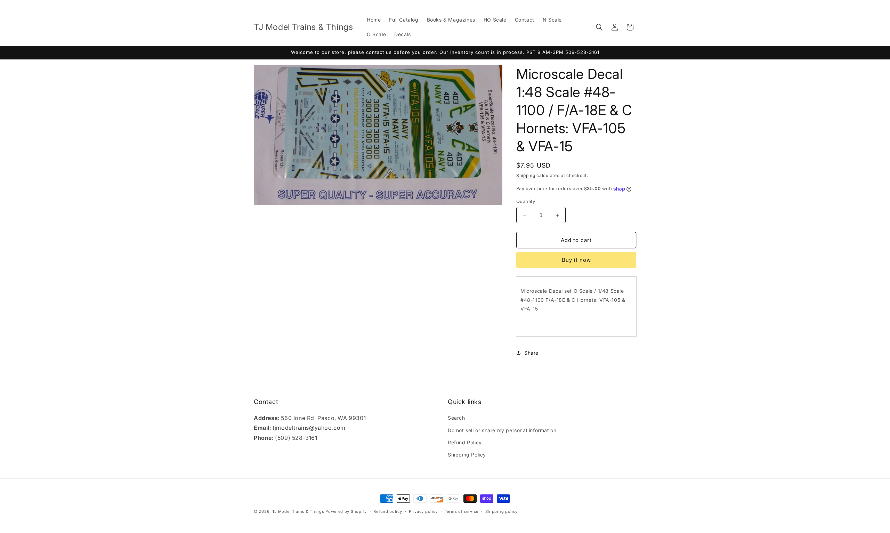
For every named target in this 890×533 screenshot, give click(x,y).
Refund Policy (465, 442)
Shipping (525, 175)
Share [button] (531, 353)
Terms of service (461, 511)
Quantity (525, 201)
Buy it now (576, 260)
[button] (599, 27)
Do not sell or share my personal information (502, 430)
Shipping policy (501, 511)
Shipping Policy (467, 455)
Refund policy (387, 511)
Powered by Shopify (346, 511)
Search (456, 418)
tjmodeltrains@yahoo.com (309, 428)
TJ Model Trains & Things (298, 511)
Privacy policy (423, 511)
